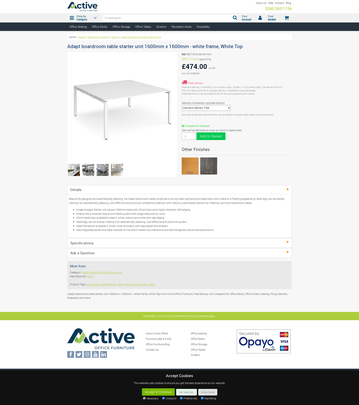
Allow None (207, 392)
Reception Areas (181, 26)
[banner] (179, 15)
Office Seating (78, 26)
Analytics (171, 398)
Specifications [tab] (81, 243)
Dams (90, 276)
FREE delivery (195, 83)
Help (270, 3)
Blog (288, 3)
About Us (261, 3)
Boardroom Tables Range (101, 284)
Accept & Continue (158, 392)
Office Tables (143, 26)
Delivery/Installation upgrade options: (203, 103)
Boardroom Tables (98, 37)
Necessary (152, 398)
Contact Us (152, 349)
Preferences (190, 398)
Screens (161, 26)
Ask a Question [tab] (82, 253)
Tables (81, 37)
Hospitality (203, 26)
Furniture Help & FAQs (158, 339)
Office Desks (100, 26)
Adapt (114, 37)
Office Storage (121, 26)
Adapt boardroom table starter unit (141, 37)
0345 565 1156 (278, 8)
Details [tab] (76, 189)
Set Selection (186, 392)
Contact (279, 3)
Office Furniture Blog (158, 344)
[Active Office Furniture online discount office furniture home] (82, 10)
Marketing (210, 398)
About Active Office (157, 333)
